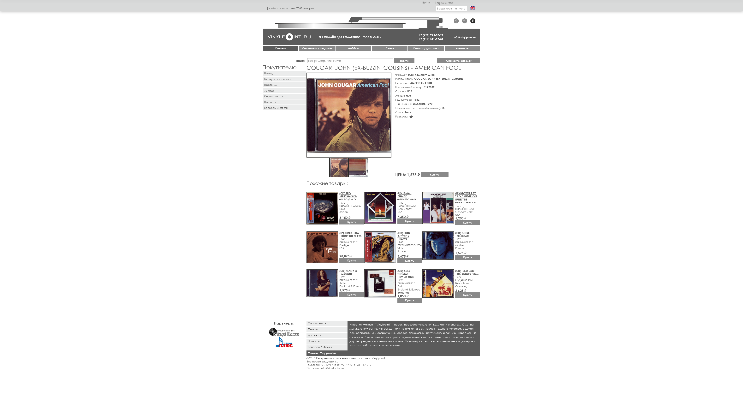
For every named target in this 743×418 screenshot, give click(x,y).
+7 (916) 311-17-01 (431, 39)
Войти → (428, 2)
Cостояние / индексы (317, 48)
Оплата (313, 329)
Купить (434, 174)
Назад (268, 73)
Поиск (301, 61)
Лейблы (353, 48)
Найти (404, 60)
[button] (388, 76)
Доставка (314, 335)
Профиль (270, 84)
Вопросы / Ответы (320, 347)
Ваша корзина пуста (451, 8)
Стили (390, 48)
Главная (280, 48)
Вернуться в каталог (277, 79)
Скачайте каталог (459, 60)
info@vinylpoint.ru (465, 37)
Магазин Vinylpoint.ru (322, 353)
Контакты (462, 48)
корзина (447, 2)
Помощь (270, 102)
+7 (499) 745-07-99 (431, 35)
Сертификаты (273, 96)
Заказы (269, 90)
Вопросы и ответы (276, 107)
